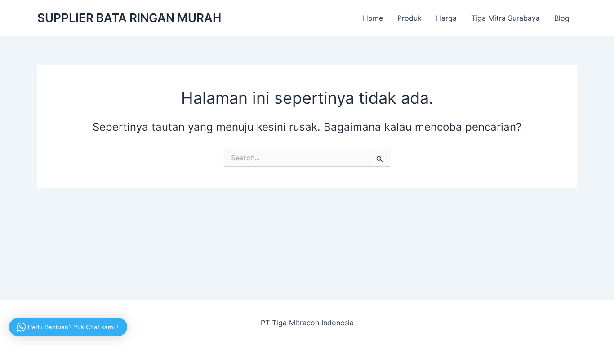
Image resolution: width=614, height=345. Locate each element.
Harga (446, 17)
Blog (562, 17)
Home (373, 17)
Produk (409, 17)
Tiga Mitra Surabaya (505, 17)
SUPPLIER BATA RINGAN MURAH (129, 18)
